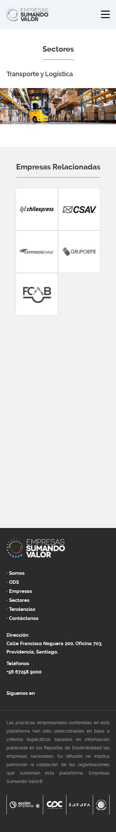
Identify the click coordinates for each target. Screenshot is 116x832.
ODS (14, 582)
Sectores (19, 600)
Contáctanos (23, 618)
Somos (16, 573)
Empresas (20, 591)
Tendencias (22, 609)
